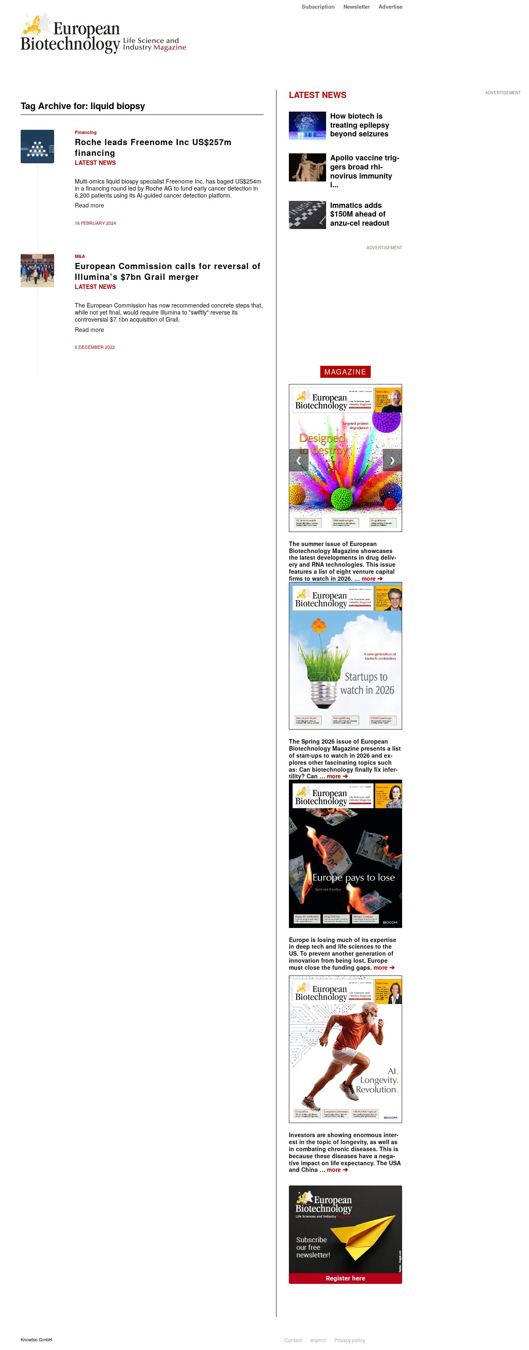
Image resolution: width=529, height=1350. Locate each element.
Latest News (95, 162)
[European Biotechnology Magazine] (103, 36)
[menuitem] (318, 6)
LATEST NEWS (317, 94)
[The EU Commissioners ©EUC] (37, 270)
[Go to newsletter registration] (345, 1234)
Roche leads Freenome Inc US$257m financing (153, 147)
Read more (89, 205)
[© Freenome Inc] (37, 146)
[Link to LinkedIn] (384, 1339)
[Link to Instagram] (396, 1339)
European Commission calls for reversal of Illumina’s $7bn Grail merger (168, 271)
